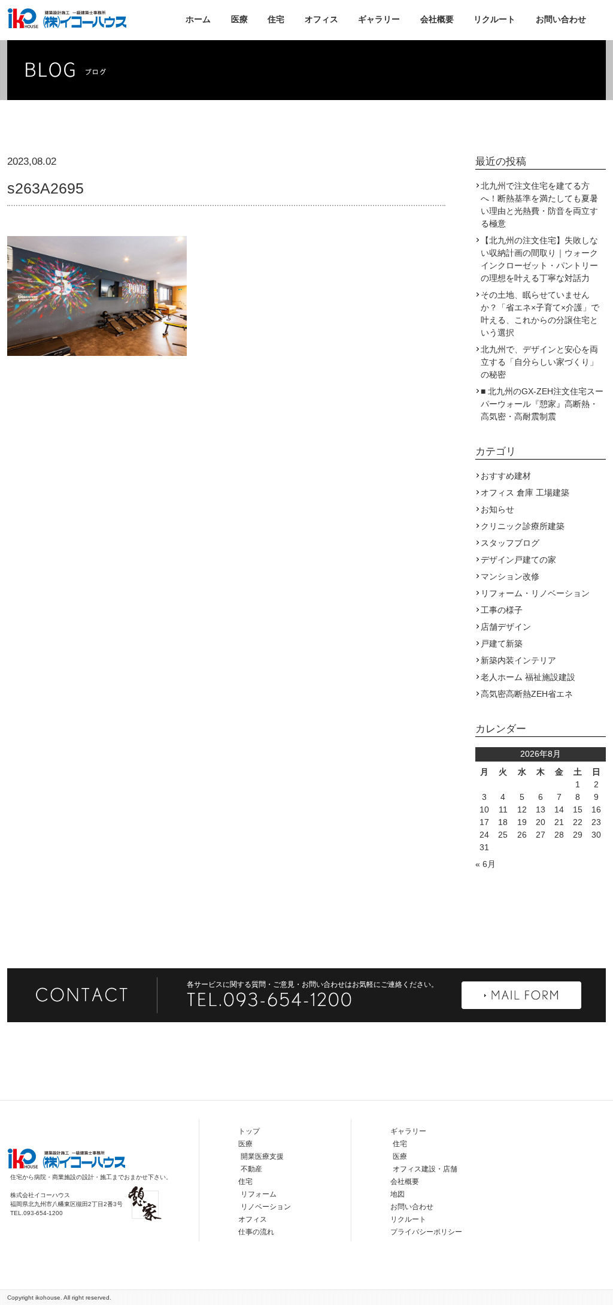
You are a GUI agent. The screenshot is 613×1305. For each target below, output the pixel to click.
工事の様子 (502, 610)
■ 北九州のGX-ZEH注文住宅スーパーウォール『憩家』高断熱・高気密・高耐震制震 (542, 403)
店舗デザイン (506, 627)
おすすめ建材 (506, 476)
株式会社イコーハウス (67, 18)
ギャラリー (379, 19)
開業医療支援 (262, 1156)
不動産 (251, 1169)
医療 (239, 19)
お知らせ (497, 509)
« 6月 (485, 864)
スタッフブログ (510, 543)
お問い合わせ (561, 19)
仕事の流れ (256, 1232)
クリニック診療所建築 (523, 526)
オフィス (321, 19)
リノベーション (266, 1207)
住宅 (276, 19)
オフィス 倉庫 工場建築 (525, 492)
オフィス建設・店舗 (425, 1169)
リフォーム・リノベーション (535, 593)
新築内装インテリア (518, 660)
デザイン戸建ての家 (518, 559)
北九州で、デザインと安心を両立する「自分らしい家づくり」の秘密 (539, 362)
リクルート (494, 19)
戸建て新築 (502, 643)
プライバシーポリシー (426, 1232)
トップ (249, 1131)
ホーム (198, 19)
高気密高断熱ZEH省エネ (527, 694)
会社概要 (437, 19)
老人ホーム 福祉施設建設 (528, 677)
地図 (397, 1194)
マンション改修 (510, 576)
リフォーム (259, 1194)
